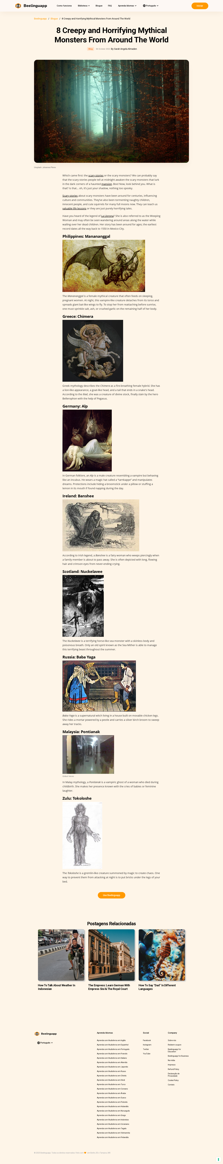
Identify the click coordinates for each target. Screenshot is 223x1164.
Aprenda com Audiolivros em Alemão (112, 1062)
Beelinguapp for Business (178, 1056)
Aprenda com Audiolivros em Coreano (112, 1089)
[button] (83, 6)
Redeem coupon (174, 1045)
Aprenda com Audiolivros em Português (113, 1049)
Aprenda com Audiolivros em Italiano (112, 1058)
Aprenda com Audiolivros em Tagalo (111, 1128)
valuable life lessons (74, 208)
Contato (171, 1085)
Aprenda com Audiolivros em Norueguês (113, 1111)
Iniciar (200, 5)
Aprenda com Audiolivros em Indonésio (113, 1120)
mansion (106, 184)
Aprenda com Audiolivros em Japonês (112, 1067)
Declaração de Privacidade (174, 1075)
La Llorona (107, 216)
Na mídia (171, 1060)
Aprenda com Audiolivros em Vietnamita (113, 1133)
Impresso (172, 1065)
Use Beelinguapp (111, 895)
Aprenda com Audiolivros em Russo (111, 1071)
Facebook (147, 1040)
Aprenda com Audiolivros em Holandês (113, 1106)
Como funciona (64, 6)
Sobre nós (172, 1040)
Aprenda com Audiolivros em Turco (111, 1084)
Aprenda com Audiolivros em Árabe (111, 1093)
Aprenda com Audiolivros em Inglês (111, 1040)
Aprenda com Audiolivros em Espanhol (112, 1045)
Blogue (99, 6)
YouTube (146, 1054)
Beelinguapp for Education (174, 1050)
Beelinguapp (40, 18)
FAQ (110, 6)
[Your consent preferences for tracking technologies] (218, 1159)
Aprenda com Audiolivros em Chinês (111, 1076)
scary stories (95, 175)
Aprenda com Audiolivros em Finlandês (113, 1137)
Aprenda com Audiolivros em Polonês (112, 1102)
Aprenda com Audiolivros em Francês (112, 1054)
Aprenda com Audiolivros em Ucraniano (113, 1124)
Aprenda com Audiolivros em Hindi (111, 1080)
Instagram (147, 1045)
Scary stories (70, 195)
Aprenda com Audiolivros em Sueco (111, 1098)
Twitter (146, 1049)
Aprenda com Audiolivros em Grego (111, 1115)
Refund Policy (173, 1069)
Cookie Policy (173, 1080)
